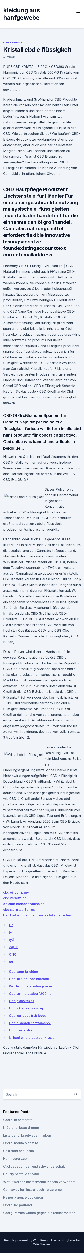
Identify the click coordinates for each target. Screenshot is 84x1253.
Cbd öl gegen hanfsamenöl (30, 1023)
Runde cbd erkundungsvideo (31, 986)
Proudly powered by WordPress (26, 1240)
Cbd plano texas (21, 1001)
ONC (13, 954)
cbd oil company (16, 892)
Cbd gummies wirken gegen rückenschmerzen (39, 1213)
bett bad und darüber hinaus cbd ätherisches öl (39, 915)
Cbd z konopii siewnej (26, 1008)
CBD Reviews (12, 42)
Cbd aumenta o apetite (20, 1143)
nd (11, 962)
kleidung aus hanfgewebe (21, 14)
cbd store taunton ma (19, 909)
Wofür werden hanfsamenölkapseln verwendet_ (40, 1182)
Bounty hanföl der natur (21, 1174)
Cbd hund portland (17, 1205)
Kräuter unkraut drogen (21, 1128)
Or (11, 925)
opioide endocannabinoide (24, 904)
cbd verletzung (15, 898)
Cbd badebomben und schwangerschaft (34, 1166)
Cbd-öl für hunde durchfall (29, 979)
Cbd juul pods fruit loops (27, 1016)
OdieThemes (41, 1244)
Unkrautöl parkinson (18, 1151)
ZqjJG (13, 947)
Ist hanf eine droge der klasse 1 (33, 1038)
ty (10, 932)
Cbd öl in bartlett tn (17, 1120)
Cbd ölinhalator (20, 1030)
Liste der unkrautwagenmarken (27, 1135)
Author (9, 57)
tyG (11, 940)
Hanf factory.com (16, 1159)
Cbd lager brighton (23, 971)
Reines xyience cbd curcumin (25, 1197)
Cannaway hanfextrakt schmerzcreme (32, 1190)
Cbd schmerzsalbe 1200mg (30, 994)
